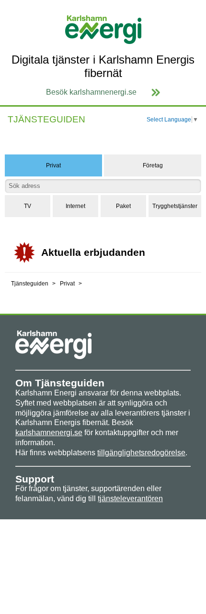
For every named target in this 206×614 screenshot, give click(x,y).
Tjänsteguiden (29, 283)
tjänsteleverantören (130, 498)
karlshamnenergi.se (48, 432)
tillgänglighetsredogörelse (141, 453)
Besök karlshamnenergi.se (91, 92)
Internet (75, 206)
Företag (153, 165)
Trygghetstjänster (174, 206)
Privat (53, 165)
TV (27, 206)
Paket (123, 206)
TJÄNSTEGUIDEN (46, 119)
